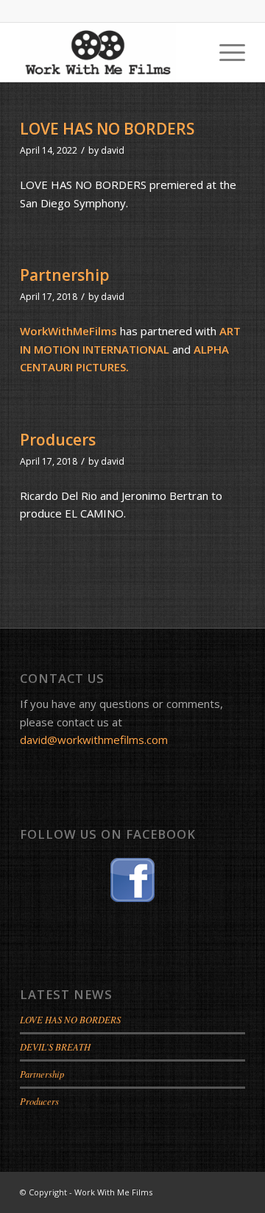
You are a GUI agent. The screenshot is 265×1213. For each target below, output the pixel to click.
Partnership (65, 275)
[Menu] (225, 52)
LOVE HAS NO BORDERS (107, 128)
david (112, 150)
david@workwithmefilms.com (94, 739)
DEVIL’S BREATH (55, 1046)
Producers (58, 439)
